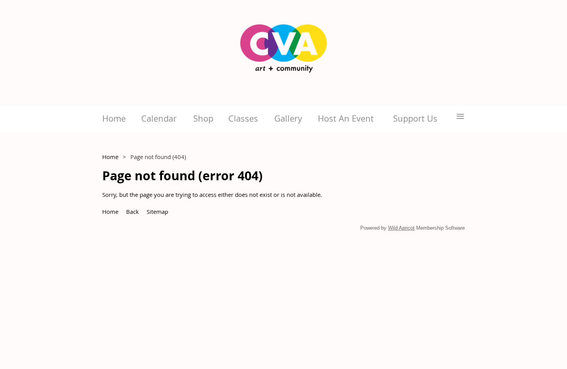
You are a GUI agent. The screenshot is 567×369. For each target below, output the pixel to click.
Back (132, 211)
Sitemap (157, 211)
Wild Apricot (401, 228)
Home (110, 157)
